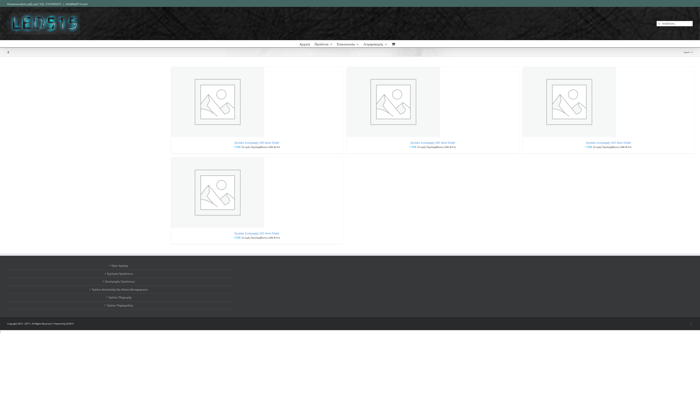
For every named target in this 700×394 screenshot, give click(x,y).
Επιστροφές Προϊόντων (120, 281)
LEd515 (70, 323)
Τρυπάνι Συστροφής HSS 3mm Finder (432, 142)
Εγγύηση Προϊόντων (120, 273)
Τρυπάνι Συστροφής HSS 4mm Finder (256, 233)
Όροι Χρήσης (120, 265)
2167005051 (53, 4)
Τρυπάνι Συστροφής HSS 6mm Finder (256, 142)
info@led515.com (76, 4)
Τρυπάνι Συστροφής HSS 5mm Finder (608, 142)
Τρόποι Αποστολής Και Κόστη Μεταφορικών (120, 289)
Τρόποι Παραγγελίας (120, 305)
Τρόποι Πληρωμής (120, 297)
